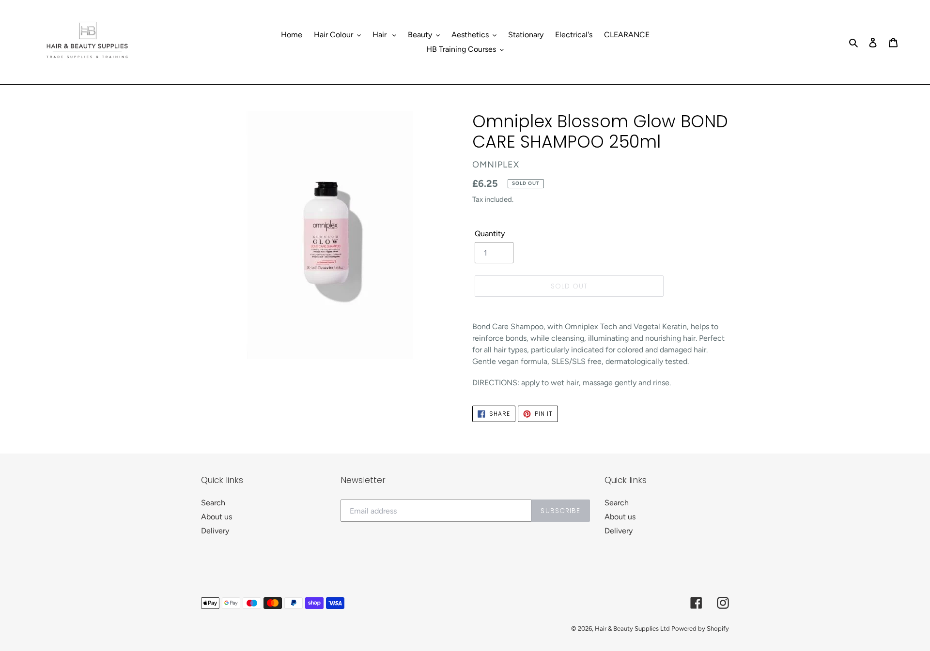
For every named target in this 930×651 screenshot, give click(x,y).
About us (216, 516)
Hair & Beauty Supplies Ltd (633, 628)
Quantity (490, 233)
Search (213, 502)
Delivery (215, 530)
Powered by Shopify (700, 628)
